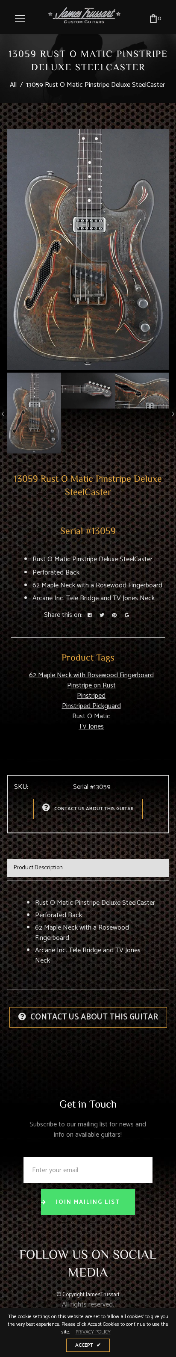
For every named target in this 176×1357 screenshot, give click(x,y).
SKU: (21, 787)
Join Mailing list (88, 1202)
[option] (88, 249)
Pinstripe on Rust (91, 685)
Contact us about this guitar (94, 809)
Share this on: (63, 615)
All (13, 85)
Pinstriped (91, 696)
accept (88, 1345)
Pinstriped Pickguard (91, 706)
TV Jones (91, 726)
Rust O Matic (91, 716)
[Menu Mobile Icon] (20, 19)
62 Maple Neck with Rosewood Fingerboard (91, 675)
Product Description (38, 868)
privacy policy (93, 1332)
